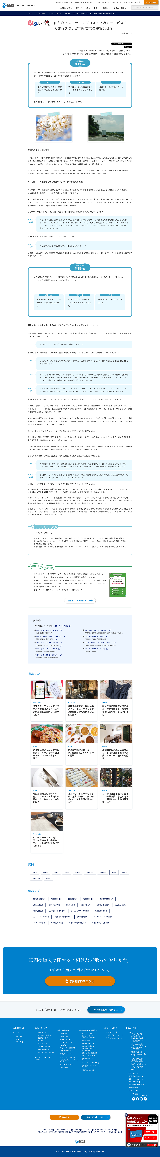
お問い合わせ (126, 2)
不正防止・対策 (120, 905)
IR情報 (66, 2)
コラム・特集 (41, 13)
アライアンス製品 (43, 1035)
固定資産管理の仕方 (106, 899)
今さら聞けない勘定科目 (77, 923)
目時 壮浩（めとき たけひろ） (47, 655)
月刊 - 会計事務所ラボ (135, 1084)
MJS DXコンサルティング (42, 1058)
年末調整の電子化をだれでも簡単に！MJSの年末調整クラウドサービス (137, 1053)
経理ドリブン (133, 1073)
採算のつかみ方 (54, 905)
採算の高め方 (72, 899)
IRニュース (19, 1039)
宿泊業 (114, 872)
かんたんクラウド (65, 1064)
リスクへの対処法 (39, 923)
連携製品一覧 (42, 1038)
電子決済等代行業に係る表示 (81, 1132)
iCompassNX (86, 1040)
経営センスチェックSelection (80, 600)
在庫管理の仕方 (88, 899)
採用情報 (88, 2)
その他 (48, 878)
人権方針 (77, 1130)
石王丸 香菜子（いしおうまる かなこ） (98, 642)
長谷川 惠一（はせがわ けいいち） (49, 636)
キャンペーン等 (42, 1043)
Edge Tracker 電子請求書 (67, 1048)
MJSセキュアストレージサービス (67, 1060)
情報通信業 (36, 878)
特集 (130, 1032)
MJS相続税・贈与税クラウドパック (88, 1049)
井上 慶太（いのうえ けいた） (47, 642)
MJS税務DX (63, 1045)
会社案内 (58, 2)
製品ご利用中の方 (76, 2)
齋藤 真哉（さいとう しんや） (47, 630)
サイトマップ (47, 1130)
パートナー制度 (99, 2)
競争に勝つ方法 (82, 917)
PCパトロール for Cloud (67, 1057)
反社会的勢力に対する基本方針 (105, 1130)
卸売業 (56, 872)
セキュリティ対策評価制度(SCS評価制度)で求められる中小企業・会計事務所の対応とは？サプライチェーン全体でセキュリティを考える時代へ (137, 1064)
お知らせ (18, 1042)
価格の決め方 (85, 905)
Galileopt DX (64, 1036)
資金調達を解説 (133, 1087)
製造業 (67, 872)
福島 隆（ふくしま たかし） (47, 649)
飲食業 (35, 872)
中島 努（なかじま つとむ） (95, 649)
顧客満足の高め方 (39, 899)
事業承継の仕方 (38, 911)
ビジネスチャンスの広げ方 (102, 917)
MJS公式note (133, 1090)
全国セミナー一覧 (111, 1032)
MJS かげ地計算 (87, 1046)
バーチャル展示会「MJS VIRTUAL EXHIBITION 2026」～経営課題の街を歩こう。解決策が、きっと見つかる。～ (137, 1037)
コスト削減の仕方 (57, 923)
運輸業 (124, 872)
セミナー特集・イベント (113, 1035)
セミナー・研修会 (110, 1028)
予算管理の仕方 (56, 899)
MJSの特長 (17, 1028)
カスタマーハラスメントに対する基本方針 (107, 1132)
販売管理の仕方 (38, 905)
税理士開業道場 (133, 1082)
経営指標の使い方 (101, 911)
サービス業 (89, 872)
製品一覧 (40, 1032)
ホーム (31, 13)
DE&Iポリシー (87, 1130)
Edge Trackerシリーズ (66, 1050)
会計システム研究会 (61, 626)
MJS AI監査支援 (86, 1043)
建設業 (77, 872)
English (136, 2)
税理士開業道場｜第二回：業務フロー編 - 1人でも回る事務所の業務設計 (137, 1046)
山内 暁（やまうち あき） (94, 636)
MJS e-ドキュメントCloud (66, 1054)
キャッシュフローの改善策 (80, 911)
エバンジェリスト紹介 (113, 1038)
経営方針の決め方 (103, 905)
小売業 (45, 872)
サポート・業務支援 (44, 1046)
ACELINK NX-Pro (87, 1033)
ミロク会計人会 (113, 2)
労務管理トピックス (135, 1076)
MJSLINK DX (63, 1039)
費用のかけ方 (70, 905)
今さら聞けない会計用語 (100, 923)
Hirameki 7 (63, 1067)
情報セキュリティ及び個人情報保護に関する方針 (53, 1132)
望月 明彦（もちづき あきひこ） (96, 630)
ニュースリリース (21, 1036)
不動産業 (103, 872)
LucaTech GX (64, 1033)
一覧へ (145, 1095)
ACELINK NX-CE (65, 1042)
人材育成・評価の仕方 (57, 911)
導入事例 (40, 1041)
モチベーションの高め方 (41, 917)
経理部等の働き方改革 (63, 917)
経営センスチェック (55, 13)
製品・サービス (41, 1028)
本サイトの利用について (63, 1130)
